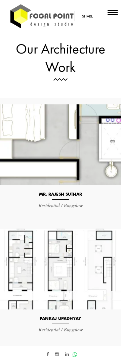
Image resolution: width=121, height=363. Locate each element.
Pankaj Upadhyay (60, 319)
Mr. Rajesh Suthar (60, 194)
